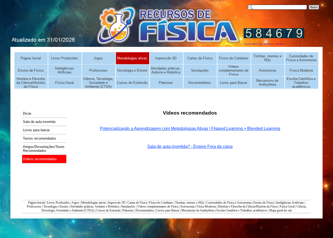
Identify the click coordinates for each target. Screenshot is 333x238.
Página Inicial (36, 202)
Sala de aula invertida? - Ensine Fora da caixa (190, 146)
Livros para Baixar (167, 210)
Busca (313, 7)
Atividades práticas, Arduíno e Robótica (94, 206)
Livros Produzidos (58, 202)
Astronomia (187, 206)
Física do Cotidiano (161, 202)
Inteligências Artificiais (290, 202)
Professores (34, 206)
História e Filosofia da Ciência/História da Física (248, 206)
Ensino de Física (263, 202)
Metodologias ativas (93, 202)
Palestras (128, 210)
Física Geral (287, 206)
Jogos (75, 202)
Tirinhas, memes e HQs (189, 202)
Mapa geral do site (280, 210)
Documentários (145, 210)
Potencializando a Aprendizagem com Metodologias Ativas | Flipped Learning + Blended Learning (190, 128)
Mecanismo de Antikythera (197, 210)
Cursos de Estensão (108, 210)
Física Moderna (206, 206)
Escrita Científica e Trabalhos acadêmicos (241, 210)
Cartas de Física (137, 202)
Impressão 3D (116, 202)
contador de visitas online (264, 44)
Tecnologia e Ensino (55, 206)
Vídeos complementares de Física (157, 206)
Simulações (128, 206)
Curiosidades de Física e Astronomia (228, 202)
